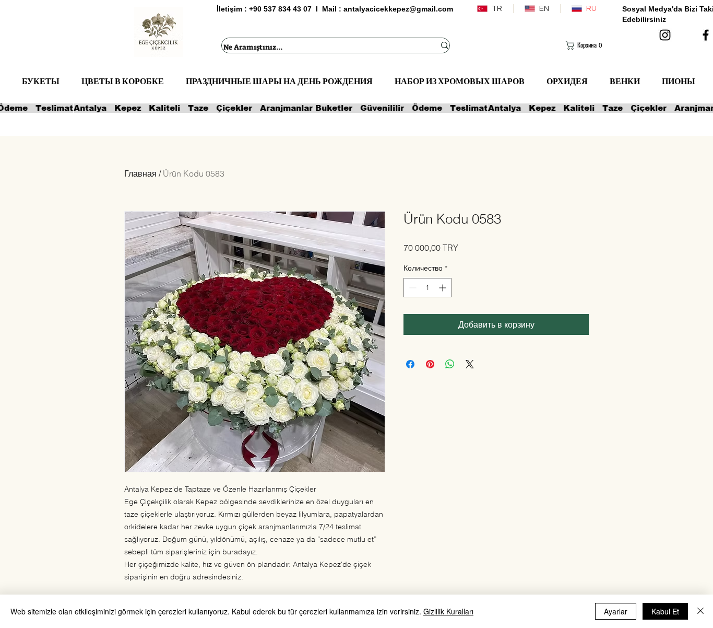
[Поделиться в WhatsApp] (450, 364)
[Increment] (443, 287)
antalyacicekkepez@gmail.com (398, 9)
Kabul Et (665, 611)
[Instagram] (665, 35)
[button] (586, 45)
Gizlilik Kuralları (448, 611)
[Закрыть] (700, 611)
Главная (140, 173)
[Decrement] (411, 287)
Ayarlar (615, 611)
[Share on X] (470, 364)
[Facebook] (705, 35)
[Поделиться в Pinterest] (430, 364)
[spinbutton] (427, 287)
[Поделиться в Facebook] (410, 364)
